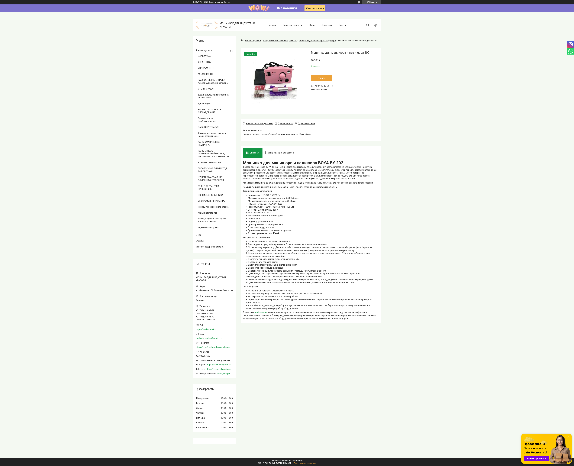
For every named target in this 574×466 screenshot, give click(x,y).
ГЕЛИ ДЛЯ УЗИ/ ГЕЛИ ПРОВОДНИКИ (208, 187)
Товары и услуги (291, 25)
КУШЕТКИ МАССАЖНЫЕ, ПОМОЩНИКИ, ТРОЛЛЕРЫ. (211, 178)
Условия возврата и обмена (209, 247)
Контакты (327, 25)
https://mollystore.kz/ (206, 329)
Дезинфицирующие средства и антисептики (213, 96)
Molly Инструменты (207, 213)
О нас (312, 25)
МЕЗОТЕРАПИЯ (205, 74)
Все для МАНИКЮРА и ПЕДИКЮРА (280, 40)
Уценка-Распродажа (208, 227)
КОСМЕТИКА (204, 56)
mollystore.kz (261, 312)
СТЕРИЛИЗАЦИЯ (206, 89)
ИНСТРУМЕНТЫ (205, 68)
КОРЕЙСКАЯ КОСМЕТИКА (210, 195)
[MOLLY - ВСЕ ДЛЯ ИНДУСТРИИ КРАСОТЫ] (206, 25)
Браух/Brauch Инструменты (211, 201)
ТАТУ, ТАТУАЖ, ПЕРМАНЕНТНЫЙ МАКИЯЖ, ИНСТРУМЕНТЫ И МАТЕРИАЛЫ (213, 154)
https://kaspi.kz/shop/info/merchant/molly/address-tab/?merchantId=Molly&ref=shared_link (225, 373)
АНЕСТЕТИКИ (204, 62)
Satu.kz (300, 460)
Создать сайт (214, 2)
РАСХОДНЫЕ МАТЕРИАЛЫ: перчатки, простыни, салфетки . (213, 81)
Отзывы (200, 241)
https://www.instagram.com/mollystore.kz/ (220, 364)
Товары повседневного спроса (213, 207)
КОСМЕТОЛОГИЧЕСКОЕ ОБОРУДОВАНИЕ (209, 111)
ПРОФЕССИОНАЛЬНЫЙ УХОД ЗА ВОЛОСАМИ (212, 170)
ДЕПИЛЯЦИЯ (204, 103)
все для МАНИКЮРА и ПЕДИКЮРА (209, 143)
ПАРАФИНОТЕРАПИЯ (208, 127)
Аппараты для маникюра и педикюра (317, 40)
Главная (272, 25)
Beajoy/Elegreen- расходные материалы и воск (212, 220)
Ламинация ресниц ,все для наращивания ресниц (212, 134)
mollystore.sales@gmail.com (209, 338)
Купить (321, 78)
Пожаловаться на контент (305, 463)
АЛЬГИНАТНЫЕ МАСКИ (209, 162)
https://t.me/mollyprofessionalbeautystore (214, 347)
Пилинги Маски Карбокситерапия (207, 120)
